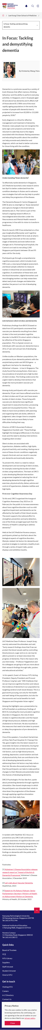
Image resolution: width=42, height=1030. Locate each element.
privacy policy (30, 1018)
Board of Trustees (9, 950)
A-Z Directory (8, 995)
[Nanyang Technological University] (13, 6)
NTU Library (7, 958)
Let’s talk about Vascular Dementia (19, 883)
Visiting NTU (7, 987)
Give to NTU (7, 975)
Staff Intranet (7, 967)
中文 (4, 954)
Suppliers (6, 962)
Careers (5, 991)
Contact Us (6, 999)
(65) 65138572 (11, 937)
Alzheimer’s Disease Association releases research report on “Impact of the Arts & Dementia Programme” (20, 872)
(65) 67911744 (11, 920)
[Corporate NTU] (3, 15)
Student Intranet (9, 971)
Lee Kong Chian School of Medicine (22, 15)
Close (12, 1023)
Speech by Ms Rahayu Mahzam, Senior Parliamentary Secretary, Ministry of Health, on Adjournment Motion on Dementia (19, 893)
